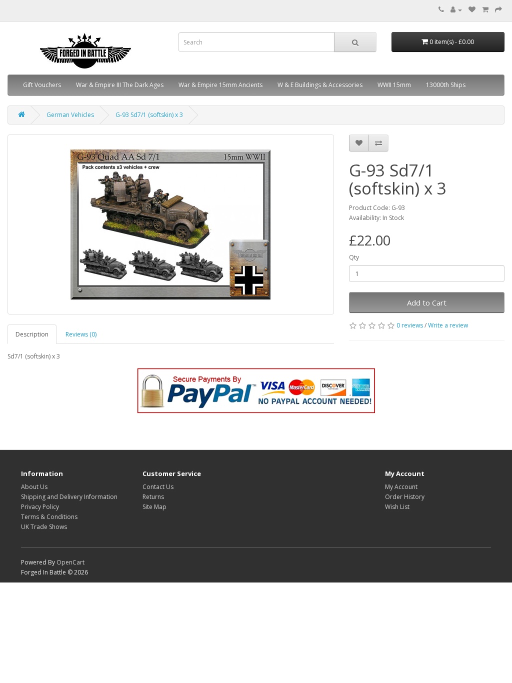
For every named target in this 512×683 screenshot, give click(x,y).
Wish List (397, 506)
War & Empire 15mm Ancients (220, 84)
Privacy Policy (40, 506)
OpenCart (70, 562)
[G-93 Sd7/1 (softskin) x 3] (171, 224)
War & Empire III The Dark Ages (120, 84)
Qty (354, 257)
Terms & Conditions (49, 516)
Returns (153, 496)
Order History (404, 496)
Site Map (154, 506)
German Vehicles (70, 114)
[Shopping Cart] (485, 10)
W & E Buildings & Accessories (320, 84)
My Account (401, 486)
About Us (34, 486)
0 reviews (409, 325)
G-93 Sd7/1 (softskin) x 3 (149, 114)
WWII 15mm (394, 84)
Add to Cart (426, 303)
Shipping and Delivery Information (69, 496)
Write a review (448, 325)
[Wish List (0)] (472, 10)
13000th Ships (446, 84)
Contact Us (158, 486)
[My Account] (456, 10)
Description (32, 334)
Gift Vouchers (42, 84)
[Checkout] (498, 10)
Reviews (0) (81, 334)
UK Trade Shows (44, 526)
